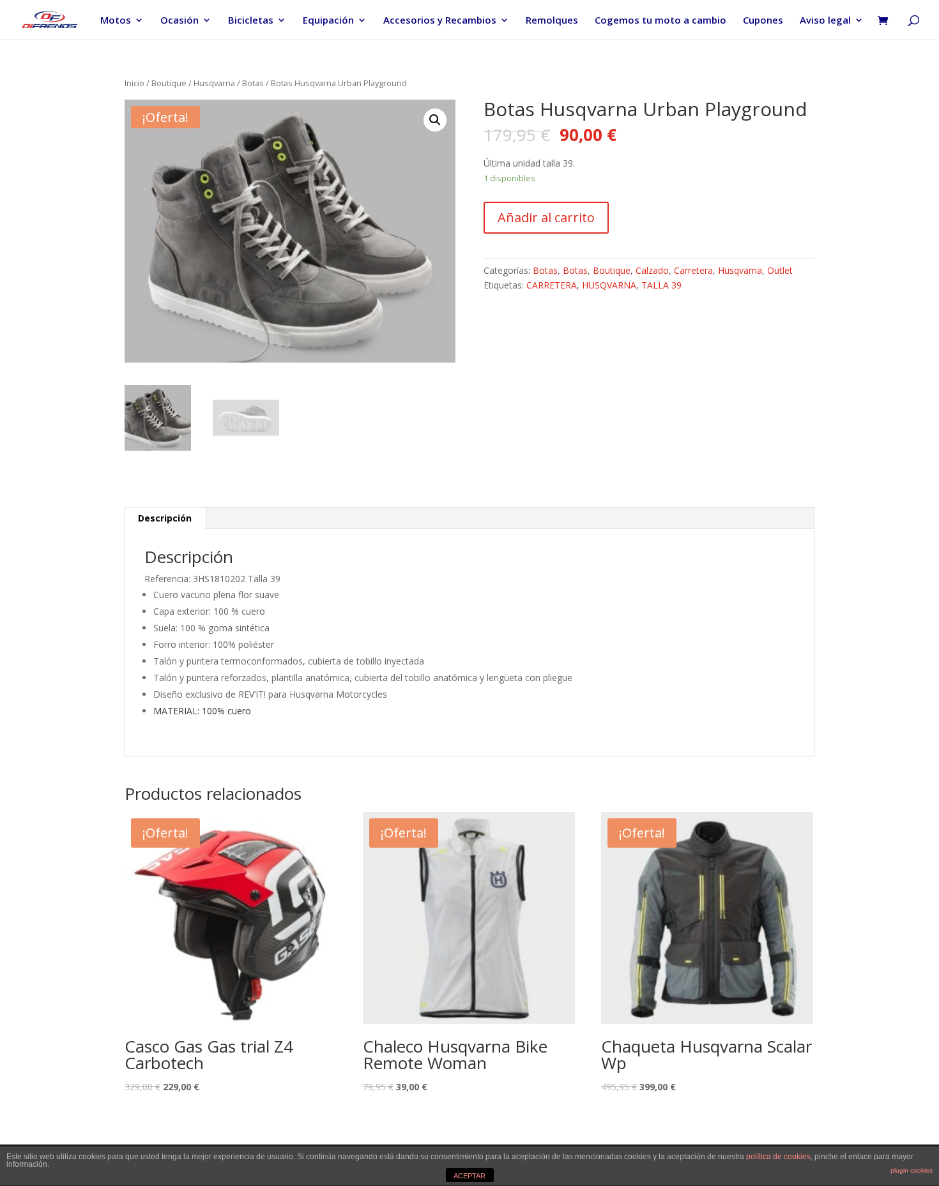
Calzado (652, 270)
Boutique (169, 83)
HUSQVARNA (609, 285)
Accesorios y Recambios (439, 20)
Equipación (328, 20)
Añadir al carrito (546, 217)
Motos (115, 20)
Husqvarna (214, 83)
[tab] (165, 518)
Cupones (763, 20)
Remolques (552, 20)
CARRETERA (551, 285)
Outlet (780, 270)
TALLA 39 (661, 285)
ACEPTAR (469, 1176)
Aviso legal (825, 20)
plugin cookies (911, 1170)
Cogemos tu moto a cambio (660, 20)
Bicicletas (250, 20)
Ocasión (179, 20)
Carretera (693, 270)
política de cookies (778, 1156)
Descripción (165, 518)
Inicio (134, 83)
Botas (253, 83)
